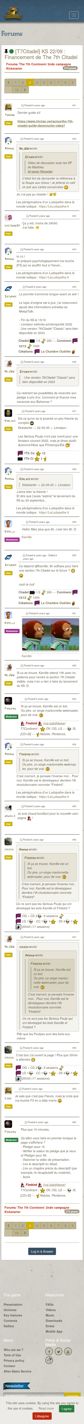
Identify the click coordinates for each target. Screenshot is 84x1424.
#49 (74, 522)
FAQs (50, 1304)
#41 (74, 105)
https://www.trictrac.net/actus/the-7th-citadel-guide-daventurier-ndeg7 (45, 123)
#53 (74, 698)
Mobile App (54, 1331)
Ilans (8, 1098)
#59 (74, 1088)
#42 (74, 138)
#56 (74, 839)
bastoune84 (12, 225)
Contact (9, 1366)
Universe (10, 1310)
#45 (74, 286)
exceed (9, 849)
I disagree (42, 1416)
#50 (74, 555)
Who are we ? (13, 1349)
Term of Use (12, 1355)
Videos (51, 1310)
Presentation (13, 1304)
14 (17, 90)
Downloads (54, 1320)
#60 (74, 1122)
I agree (67, 1409)
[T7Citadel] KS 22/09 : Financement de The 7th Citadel (41, 53)
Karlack (10, 421)
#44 (74, 249)
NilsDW (24, 148)
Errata (50, 1326)
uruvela (10, 816)
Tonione (10, 115)
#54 (74, 744)
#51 (74, 613)
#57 (74, 937)
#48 (74, 469)
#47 (74, 411)
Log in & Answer (42, 1251)
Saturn (29, 157)
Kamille (10, 531)
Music (50, 1315)
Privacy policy (14, 1360)
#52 (74, 665)
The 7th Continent (32, 64)
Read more (47, 1408)
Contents (10, 1320)
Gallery (9, 1326)
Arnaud (9, 148)
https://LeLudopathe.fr (54, 206)
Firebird (10, 708)
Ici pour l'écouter (40, 171)
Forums (11, 64)
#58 (74, 1047)
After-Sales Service (17, 1371)
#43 (74, 215)
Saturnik (10, 296)
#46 (74, 361)
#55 (74, 806)
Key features (13, 1315)
